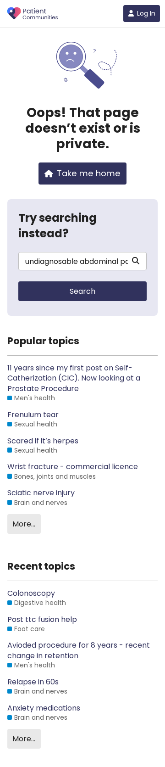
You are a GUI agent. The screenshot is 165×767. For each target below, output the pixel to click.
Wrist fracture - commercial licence (72, 467)
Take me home (89, 173)
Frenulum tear (33, 415)
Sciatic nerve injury (41, 493)
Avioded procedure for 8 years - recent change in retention (78, 650)
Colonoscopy (31, 593)
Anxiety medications (43, 708)
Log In (146, 13)
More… (23, 524)
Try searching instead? (57, 225)
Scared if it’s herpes (42, 441)
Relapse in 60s (33, 682)
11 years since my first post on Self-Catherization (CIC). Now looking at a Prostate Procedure (73, 378)
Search (82, 291)
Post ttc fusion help (42, 620)
